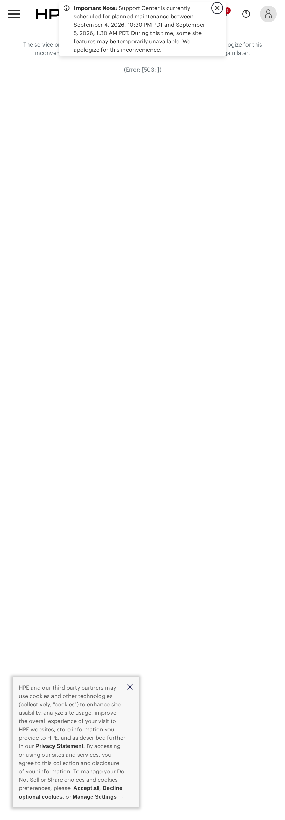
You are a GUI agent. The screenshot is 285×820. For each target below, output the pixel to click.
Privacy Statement (59, 746)
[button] (130, 687)
